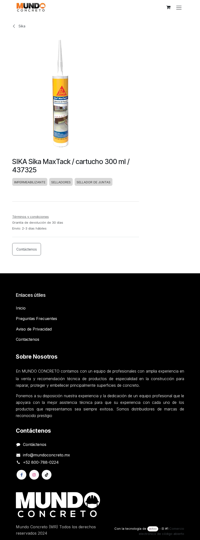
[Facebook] (21, 475)
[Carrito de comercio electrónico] (168, 7)
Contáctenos (26, 249)
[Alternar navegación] (179, 7)
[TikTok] (46, 475)
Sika (21, 26)
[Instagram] (34, 475)
